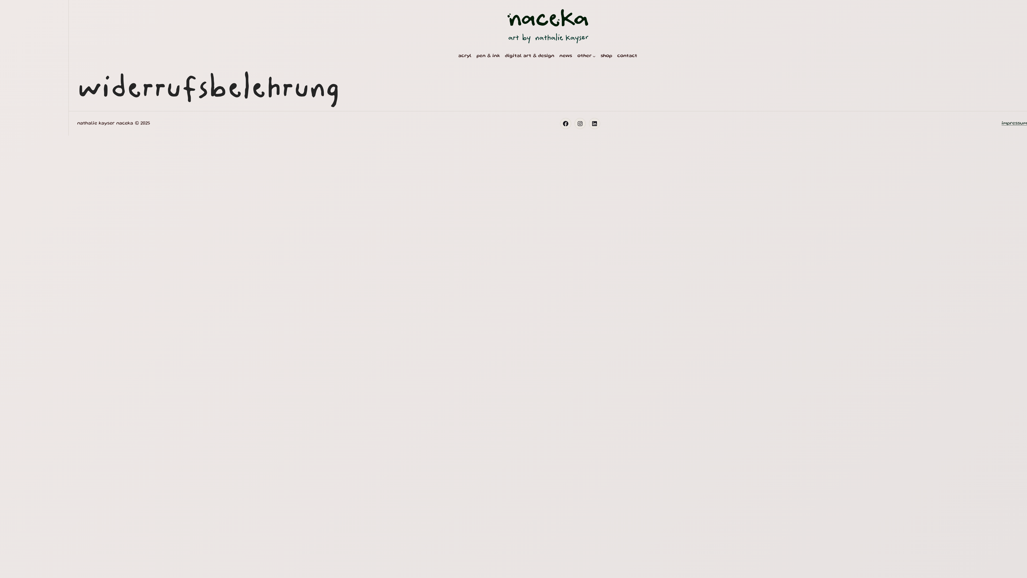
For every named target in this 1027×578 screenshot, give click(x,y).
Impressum (1014, 123)
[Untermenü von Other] (594, 56)
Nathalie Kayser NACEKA (105, 123)
